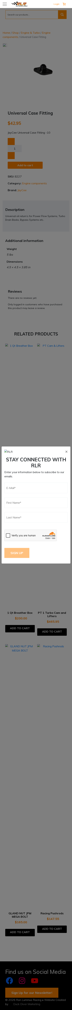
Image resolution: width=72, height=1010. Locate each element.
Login (56, 4)
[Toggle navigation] (4, 4)
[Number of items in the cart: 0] (64, 4)
